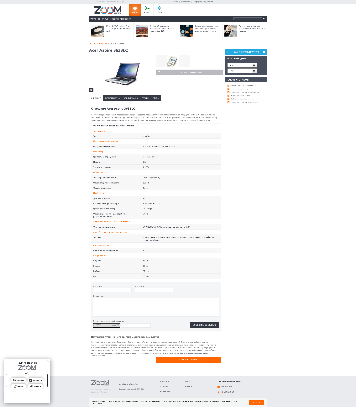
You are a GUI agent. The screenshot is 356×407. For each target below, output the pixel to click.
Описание (96, 98)
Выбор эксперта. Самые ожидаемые (245, 92)
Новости (114, 19)
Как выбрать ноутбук (246, 52)
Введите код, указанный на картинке (110, 321)
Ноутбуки (103, 43)
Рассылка (227, 386)
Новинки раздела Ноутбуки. (242, 89)
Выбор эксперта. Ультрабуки (242, 99)
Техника (135, 12)
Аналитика (185, 2)
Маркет (210, 2)
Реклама (106, 390)
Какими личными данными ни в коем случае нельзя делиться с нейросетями (206, 28)
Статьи (105, 19)
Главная (92, 43)
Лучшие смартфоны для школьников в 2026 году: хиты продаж (252, 28)
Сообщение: (98, 296)
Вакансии (95, 392)
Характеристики (112, 98)
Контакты (105, 392)
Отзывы (145, 98)
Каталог (93, 19)
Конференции (198, 2)
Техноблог (125, 19)
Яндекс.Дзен (228, 392)
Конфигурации (131, 98)
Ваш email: (140, 286)
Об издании (96, 390)
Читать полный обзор (188, 360)
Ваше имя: (98, 286)
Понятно (257, 402)
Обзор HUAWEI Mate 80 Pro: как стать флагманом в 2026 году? (118, 28)
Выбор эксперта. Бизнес (240, 95)
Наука (147, 12)
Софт (159, 12)
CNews (176, 2)
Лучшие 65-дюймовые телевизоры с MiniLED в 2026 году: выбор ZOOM (162, 28)
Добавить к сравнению (191, 72)
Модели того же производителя (243, 85)
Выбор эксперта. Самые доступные (245, 102)
